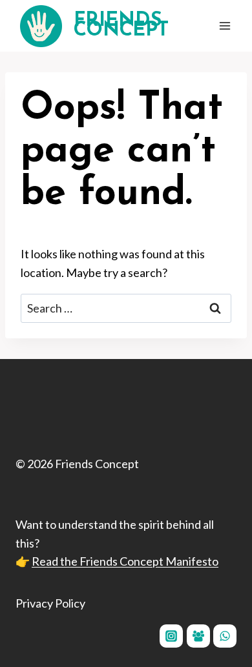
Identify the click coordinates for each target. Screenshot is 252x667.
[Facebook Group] (198, 636)
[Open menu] (224, 25)
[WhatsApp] (224, 636)
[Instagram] (171, 636)
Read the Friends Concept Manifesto (125, 561)
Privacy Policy (50, 603)
